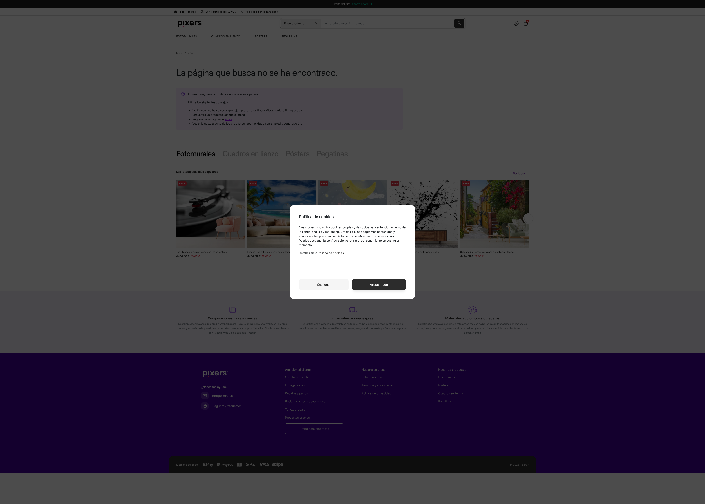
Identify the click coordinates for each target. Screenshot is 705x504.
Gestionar (324, 284)
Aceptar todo (379, 284)
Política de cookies (331, 253)
